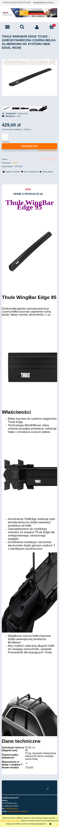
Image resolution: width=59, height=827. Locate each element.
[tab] (29, 189)
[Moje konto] (36, 27)
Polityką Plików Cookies (10, 821)
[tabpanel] (29, 485)
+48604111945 (11, 809)
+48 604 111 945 (9, 3)
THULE (15, 163)
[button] (7, 27)
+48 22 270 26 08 (23, 3)
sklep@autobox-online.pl (43, 3)
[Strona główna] (29, 12)
